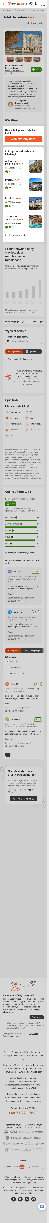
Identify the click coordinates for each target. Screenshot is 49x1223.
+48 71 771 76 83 (23, 1113)
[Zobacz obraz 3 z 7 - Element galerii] (28, 59)
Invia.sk (24, 1190)
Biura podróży (10, 1055)
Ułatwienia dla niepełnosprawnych (16, 424)
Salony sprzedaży (20, 1052)
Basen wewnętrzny (16, 412)
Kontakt (23, 1055)
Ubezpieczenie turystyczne (18, 1085)
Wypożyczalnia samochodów (22, 1081)
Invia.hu (31, 1190)
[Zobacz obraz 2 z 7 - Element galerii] (19, 59)
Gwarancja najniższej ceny (30, 1072)
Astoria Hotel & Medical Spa (13, 162)
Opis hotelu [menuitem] (31, 321)
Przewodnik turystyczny (33, 1065)
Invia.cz (17, 1190)
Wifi (11, 436)
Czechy (18, 10)
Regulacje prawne (33, 1101)
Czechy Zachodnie (30, 10)
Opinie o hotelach (33, 1068)
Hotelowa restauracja (36, 424)
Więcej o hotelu (11, 120)
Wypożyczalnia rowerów (36, 430)
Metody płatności (15, 1068)
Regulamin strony (15, 1094)
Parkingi (33, 1078)
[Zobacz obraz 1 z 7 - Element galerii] (10, 59)
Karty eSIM (30, 1088)
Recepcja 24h (16, 430)
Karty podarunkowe (18, 1078)
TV (31, 412)
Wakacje (10, 10)
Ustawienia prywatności (29, 1097)
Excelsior (10, 198)
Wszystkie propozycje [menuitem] (14, 321)
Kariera (32, 1055)
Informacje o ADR (14, 1101)
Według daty (13, 651)
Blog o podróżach (11, 1065)
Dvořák (9, 179)
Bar (31, 418)
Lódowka (14, 418)
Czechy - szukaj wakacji (15, 235)
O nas (7, 1052)
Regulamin (33, 1034)
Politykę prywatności (11, 1036)
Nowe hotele (11, 1072)
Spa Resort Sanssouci (11, 218)
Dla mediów (36, 1052)
